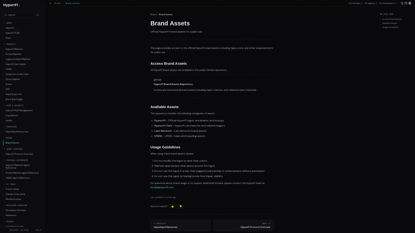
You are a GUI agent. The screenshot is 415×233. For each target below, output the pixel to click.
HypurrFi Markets (14, 49)
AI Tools (11, 184)
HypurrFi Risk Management (19, 110)
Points (9, 84)
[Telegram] (410, 3)
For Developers (386, 3)
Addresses (11, 215)
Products (11, 44)
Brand (9, 138)
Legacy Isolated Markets (18, 59)
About (9, 23)
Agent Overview (14, 149)
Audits (9, 120)
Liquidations (12, 115)
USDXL (9, 69)
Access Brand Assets (392, 19)
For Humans (354, 3)
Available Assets (389, 23)
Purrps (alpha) (13, 79)
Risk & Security (15, 106)
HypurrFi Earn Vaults (16, 64)
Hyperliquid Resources (17, 131)
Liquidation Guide (14, 226)
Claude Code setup (15, 194)
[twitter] (402, 3)
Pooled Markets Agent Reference (22, 173)
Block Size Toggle (14, 99)
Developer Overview (16, 205)
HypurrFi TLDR (13, 33)
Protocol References (17, 160)
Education (11, 127)
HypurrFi (10, 28)
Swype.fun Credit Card (17, 74)
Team (8, 38)
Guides (9, 222)
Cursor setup (12, 189)
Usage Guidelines (390, 27)
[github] (406, 3)
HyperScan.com (14, 94)
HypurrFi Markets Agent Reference (18, 166)
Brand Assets (12, 142)
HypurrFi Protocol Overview (19, 154)
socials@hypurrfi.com (162, 187)
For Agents (370, 3)
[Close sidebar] (50, 3)
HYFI (8, 89)
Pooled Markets (13, 54)
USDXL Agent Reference (18, 178)
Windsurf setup (13, 199)
